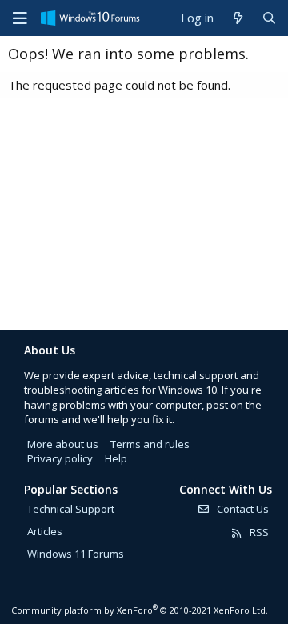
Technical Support (70, 509)
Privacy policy (60, 458)
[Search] (269, 18)
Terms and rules (150, 444)
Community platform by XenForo (139, 610)
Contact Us (241, 509)
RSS (258, 532)
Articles (44, 531)
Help (116, 458)
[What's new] (237, 18)
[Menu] (20, 18)
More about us (62, 444)
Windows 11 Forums (75, 553)
